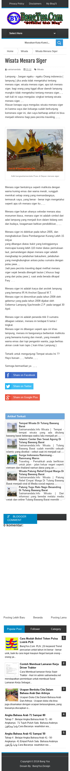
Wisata (40, 69)
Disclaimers (35, 3)
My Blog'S (51, 3)
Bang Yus (45, 761)
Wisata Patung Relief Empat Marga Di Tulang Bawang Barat (41, 473)
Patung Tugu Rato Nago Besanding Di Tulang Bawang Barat (40, 489)
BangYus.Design (41, 766)
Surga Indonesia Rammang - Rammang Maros (36, 457)
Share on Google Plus (25, 397)
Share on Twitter (22, 386)
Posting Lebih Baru (14, 617)
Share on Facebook (24, 375)
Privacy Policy (16, 3)
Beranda (38, 617)
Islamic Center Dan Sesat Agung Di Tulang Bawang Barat (40, 441)
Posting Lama (58, 617)
